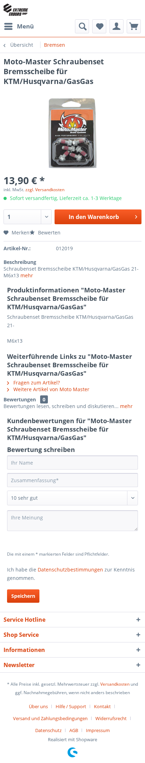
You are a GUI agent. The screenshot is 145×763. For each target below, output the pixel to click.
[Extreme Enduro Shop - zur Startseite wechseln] (16, 10)
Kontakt (102, 706)
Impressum (98, 730)
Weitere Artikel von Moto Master (50, 389)
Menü (25, 26)
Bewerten (49, 232)
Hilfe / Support (71, 706)
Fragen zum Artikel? (36, 382)
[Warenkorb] (134, 26)
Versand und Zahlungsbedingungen (50, 718)
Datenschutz (48, 730)
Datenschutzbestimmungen (70, 569)
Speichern (23, 596)
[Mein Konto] (116, 26)
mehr (26, 275)
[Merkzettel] (99, 26)
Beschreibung (20, 262)
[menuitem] (18, 26)
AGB (73, 730)
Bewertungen (20, 399)
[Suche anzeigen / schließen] (82, 26)
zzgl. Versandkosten (44, 190)
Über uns (38, 706)
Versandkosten (115, 684)
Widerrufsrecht (111, 718)
